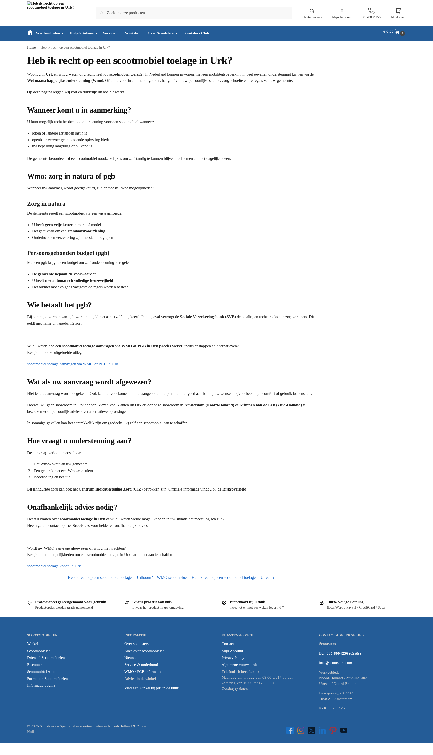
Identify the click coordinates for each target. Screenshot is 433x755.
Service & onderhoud (141, 665)
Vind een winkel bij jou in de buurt (151, 688)
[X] (311, 730)
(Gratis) (355, 653)
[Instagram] (301, 730)
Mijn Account (342, 17)
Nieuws (130, 658)
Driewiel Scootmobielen (46, 658)
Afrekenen (398, 17)
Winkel (32, 644)
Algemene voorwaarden (241, 665)
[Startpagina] (30, 31)
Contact (228, 644)
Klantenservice (311, 17)
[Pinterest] (333, 730)
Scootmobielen (39, 651)
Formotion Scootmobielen (47, 679)
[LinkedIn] (322, 730)
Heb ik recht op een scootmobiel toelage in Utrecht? (233, 577)
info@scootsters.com (335, 663)
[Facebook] (290, 730)
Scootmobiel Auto (41, 672)
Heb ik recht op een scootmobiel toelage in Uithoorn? (110, 577)
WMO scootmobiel (172, 577)
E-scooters (35, 665)
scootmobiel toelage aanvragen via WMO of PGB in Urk (72, 364)
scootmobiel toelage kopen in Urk (54, 566)
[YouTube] (344, 730)
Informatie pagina (41, 685)
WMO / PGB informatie (143, 672)
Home (31, 47)
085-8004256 (371, 17)
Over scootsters (136, 644)
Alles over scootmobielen (144, 651)
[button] (394, 31)
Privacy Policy (233, 658)
